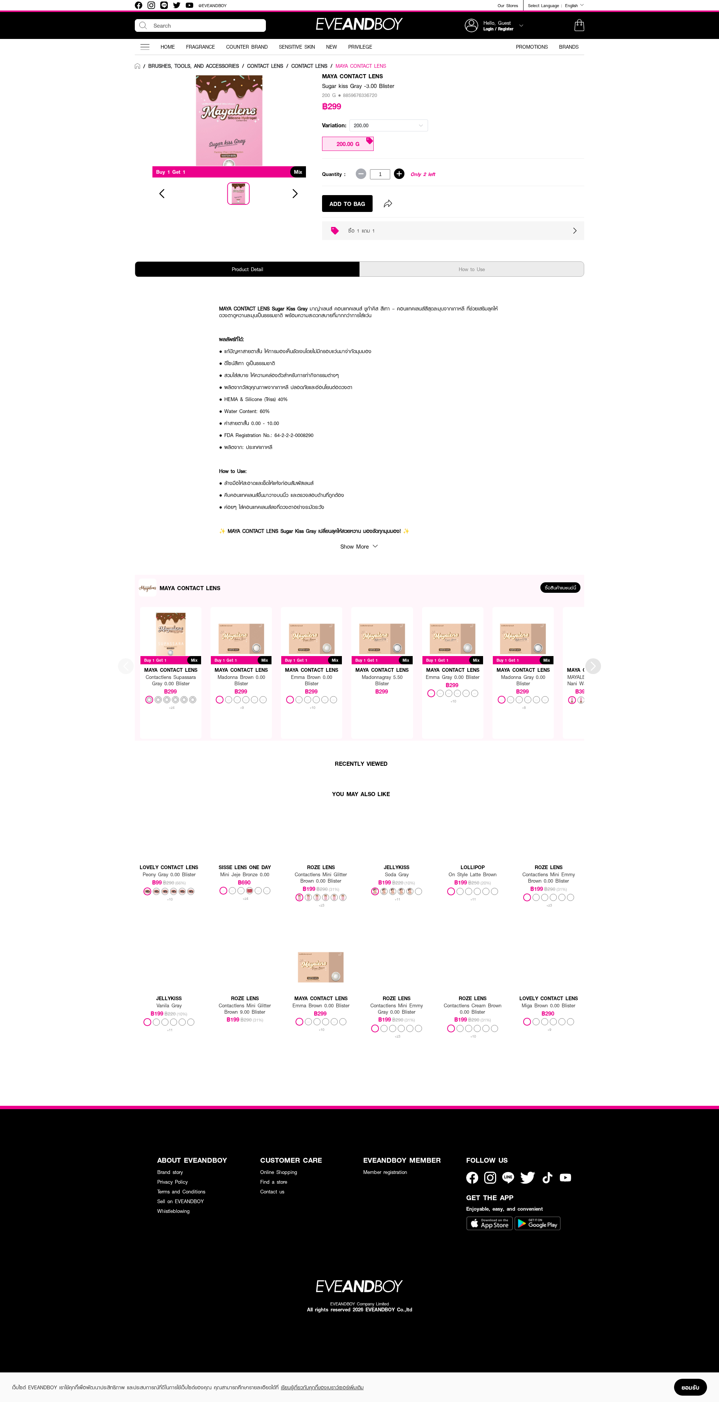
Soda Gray (397, 874)
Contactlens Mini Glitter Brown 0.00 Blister (321, 877)
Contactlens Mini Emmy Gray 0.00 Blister (396, 1008)
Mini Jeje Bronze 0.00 (244, 874)
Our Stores (508, 5)
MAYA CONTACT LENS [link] (361, 66)
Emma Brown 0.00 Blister (311, 680)
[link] (137, 66)
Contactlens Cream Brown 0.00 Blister (472, 1008)
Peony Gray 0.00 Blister (169, 874)
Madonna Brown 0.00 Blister (241, 680)
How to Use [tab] (472, 269)
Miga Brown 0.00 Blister (548, 1005)
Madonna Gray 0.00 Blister (523, 680)
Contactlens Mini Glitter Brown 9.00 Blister (245, 1008)
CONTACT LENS (265, 66)
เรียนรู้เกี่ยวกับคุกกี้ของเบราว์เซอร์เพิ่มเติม (322, 1387)
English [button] (572, 5)
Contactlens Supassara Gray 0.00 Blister (171, 680)
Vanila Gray (169, 1005)
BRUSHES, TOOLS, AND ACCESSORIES (193, 66)
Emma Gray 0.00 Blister (452, 677)
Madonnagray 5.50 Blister (382, 680)
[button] (579, 25)
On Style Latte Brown (473, 874)
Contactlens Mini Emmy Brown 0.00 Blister (548, 877)
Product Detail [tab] (247, 269)
